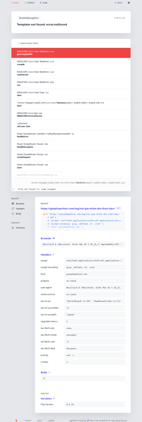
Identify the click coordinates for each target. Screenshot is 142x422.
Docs (39, 421)
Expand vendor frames (29, 43)
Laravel (51, 421)
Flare (92, 420)
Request (15, 198)
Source (28, 421)
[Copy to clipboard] (121, 214)
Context (15, 223)
